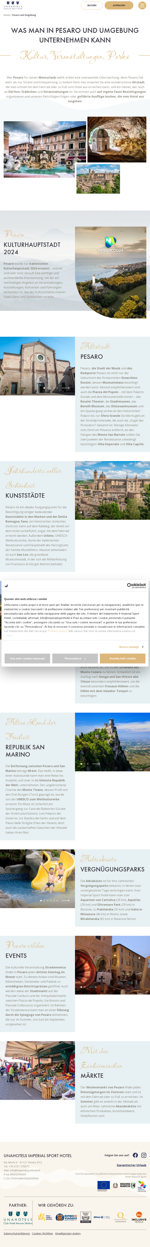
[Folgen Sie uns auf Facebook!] (134, 1155)
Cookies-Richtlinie (42, 1233)
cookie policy (58, 631)
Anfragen (119, 5)
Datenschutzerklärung (17, 1233)
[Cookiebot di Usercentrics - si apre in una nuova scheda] (130, 585)
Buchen (91, 5)
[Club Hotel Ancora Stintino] (18, 1218)
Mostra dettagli (129, 646)
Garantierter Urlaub (131, 1165)
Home (7, 15)
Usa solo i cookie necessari (27, 658)
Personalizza (73, 658)
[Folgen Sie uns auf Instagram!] (142, 1155)
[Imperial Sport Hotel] (13, 5)
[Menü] (142, 5)
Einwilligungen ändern (68, 1233)
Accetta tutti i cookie (123, 658)
